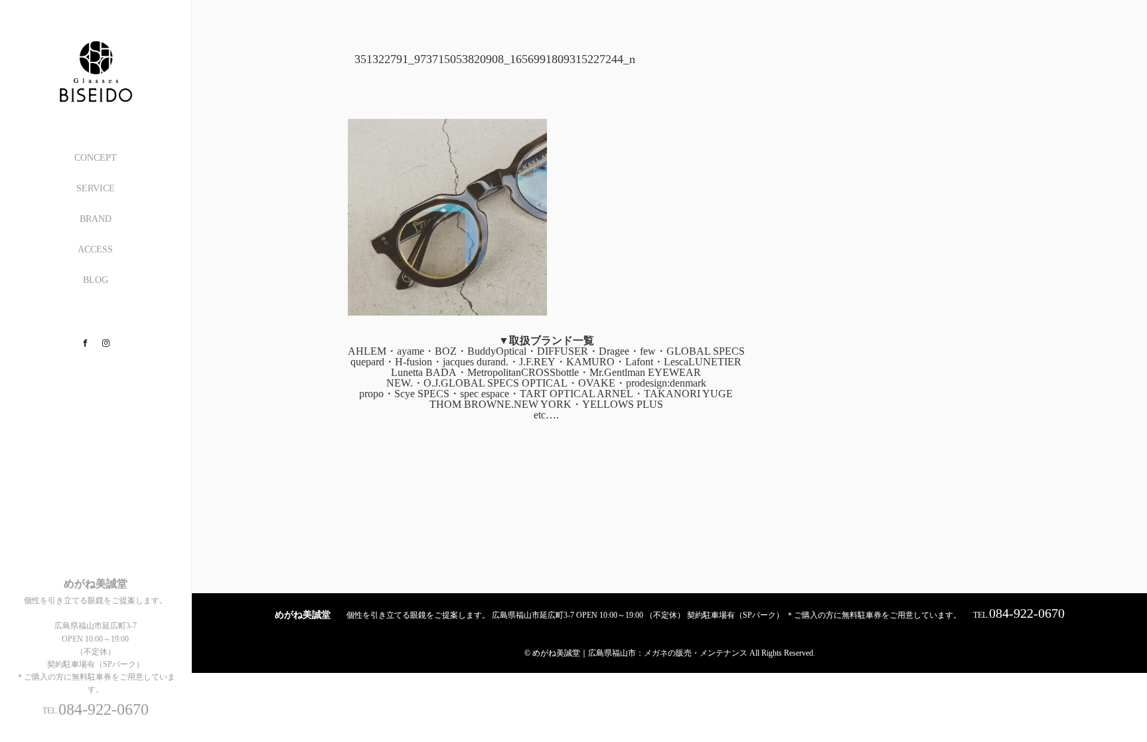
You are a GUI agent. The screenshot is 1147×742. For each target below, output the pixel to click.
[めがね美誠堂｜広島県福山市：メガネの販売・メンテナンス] (95, 97)
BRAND (96, 219)
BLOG (95, 280)
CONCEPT (95, 158)
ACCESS (95, 249)
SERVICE (95, 188)
